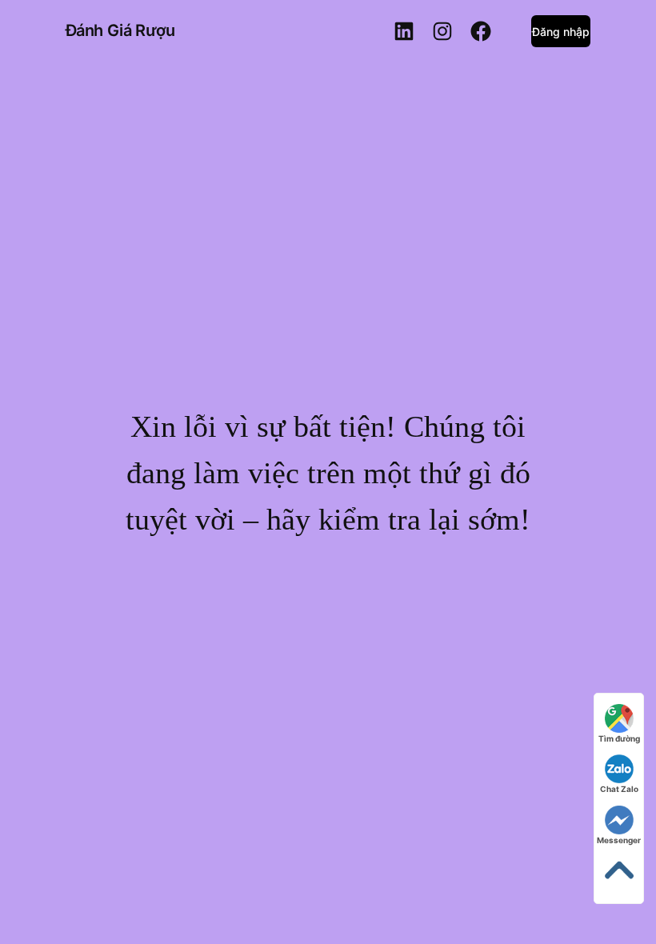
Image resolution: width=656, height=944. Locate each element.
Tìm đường (619, 738)
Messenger (619, 840)
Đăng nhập (561, 31)
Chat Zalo (619, 789)
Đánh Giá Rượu (120, 30)
